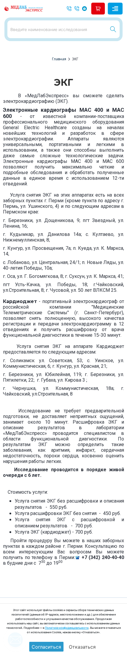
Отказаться (82, 647)
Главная (59, 58)
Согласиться (46, 647)
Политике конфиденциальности (67, 627)
